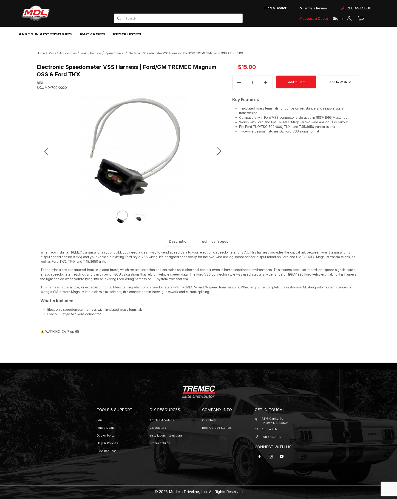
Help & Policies (107, 443)
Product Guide (160, 443)
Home (41, 53)
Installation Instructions (166, 435)
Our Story (209, 420)
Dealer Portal (106, 435)
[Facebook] (259, 456)
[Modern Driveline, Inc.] (56, 13)
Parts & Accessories (63, 53)
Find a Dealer (275, 8)
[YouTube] (281, 456)
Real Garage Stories (216, 427)
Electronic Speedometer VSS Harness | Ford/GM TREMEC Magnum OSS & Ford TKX (186, 53)
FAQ (99, 420)
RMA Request (106, 451)
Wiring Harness (91, 53)
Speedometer (115, 53)
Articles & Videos (162, 420)
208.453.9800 (358, 8)
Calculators (158, 427)
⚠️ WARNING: (59, 331)
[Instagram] (271, 456)
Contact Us (269, 429)
